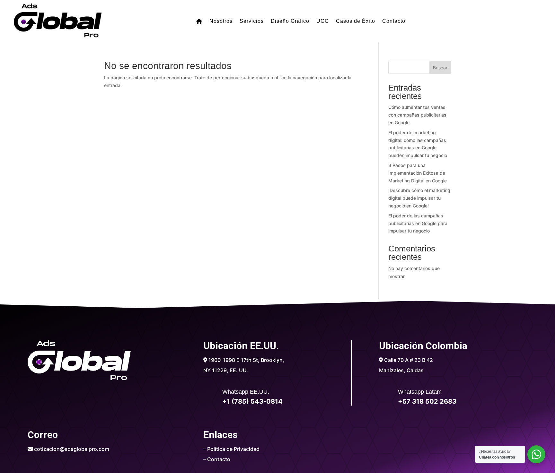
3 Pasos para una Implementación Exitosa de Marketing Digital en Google (417, 172)
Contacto (393, 21)
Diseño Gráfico (290, 21)
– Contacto (216, 459)
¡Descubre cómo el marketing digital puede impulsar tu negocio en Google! (419, 198)
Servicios (252, 21)
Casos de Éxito (355, 21)
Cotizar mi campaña (481, 16)
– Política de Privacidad (231, 449)
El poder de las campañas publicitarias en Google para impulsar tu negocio (417, 223)
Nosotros (221, 21)
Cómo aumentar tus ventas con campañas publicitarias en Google (417, 114)
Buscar (440, 67)
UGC (322, 21)
